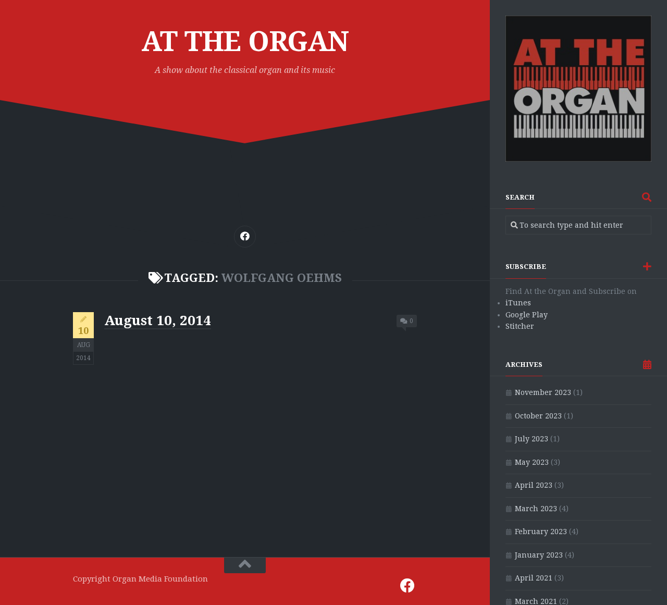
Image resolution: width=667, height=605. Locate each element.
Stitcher (519, 326)
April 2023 (533, 485)
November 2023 (543, 392)
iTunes (518, 303)
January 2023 (539, 555)
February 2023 (541, 531)
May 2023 (532, 462)
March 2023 (536, 508)
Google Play (526, 315)
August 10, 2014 (157, 320)
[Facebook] (245, 237)
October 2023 (538, 416)
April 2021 (533, 578)
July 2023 (531, 439)
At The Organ (245, 41)
